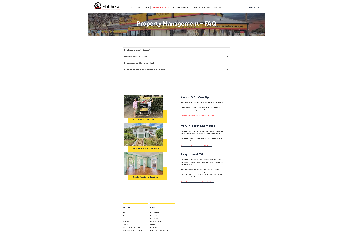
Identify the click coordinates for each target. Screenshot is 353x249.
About (201, 7)
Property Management (159, 7)
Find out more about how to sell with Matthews (197, 115)
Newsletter (154, 227)
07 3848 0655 (252, 7)
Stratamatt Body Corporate (179, 7)
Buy (137, 7)
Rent (146, 7)
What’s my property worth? (132, 227)
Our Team (153, 215)
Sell (129, 7)
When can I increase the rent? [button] (136, 57)
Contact (221, 7)
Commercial (127, 224)
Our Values (154, 218)
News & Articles (212, 7)
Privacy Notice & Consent (159, 231)
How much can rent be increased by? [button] (139, 63)
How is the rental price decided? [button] (137, 50)
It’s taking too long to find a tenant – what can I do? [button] (144, 69)
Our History (154, 212)
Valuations (193, 7)
